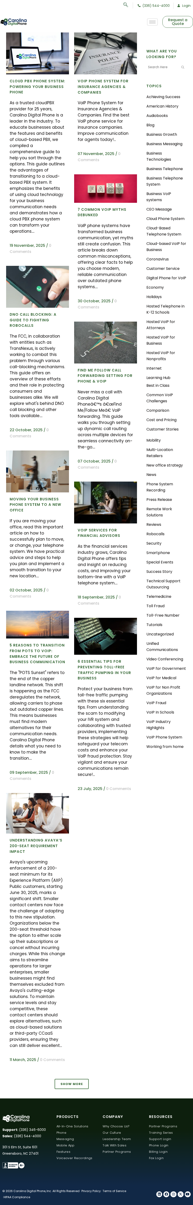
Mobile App (65, 1145)
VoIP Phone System (164, 737)
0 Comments (118, 788)
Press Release (159, 499)
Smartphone (158, 552)
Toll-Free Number (163, 615)
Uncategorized (160, 634)
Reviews (153, 524)
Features (63, 1151)
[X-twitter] (181, 1194)
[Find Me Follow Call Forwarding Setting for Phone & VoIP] (105, 342)
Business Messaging (164, 144)
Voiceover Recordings (74, 1158)
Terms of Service (114, 1191)
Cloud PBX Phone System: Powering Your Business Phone (37, 87)
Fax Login (156, 1158)
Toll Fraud (155, 606)
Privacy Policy (91, 1191)
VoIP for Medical (161, 678)
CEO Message (159, 209)
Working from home (165, 746)
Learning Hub (158, 377)
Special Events (159, 562)
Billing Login (158, 1151)
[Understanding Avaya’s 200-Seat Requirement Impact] (37, 813)
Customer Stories (162, 429)
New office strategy (164, 465)
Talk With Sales (114, 1145)
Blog (150, 125)
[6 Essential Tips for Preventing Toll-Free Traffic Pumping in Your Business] (105, 636)
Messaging (65, 1139)
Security (153, 543)
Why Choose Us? (116, 1126)
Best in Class (157, 385)
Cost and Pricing (161, 420)
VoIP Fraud (156, 703)
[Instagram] (173, 1194)
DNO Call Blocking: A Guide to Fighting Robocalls (33, 320)
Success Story (159, 571)
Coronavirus (157, 259)
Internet (154, 368)
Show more (71, 1084)
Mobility (153, 440)
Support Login (160, 1139)
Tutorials (154, 624)
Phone (61, 1132)
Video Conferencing (164, 659)
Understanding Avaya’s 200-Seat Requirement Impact (36, 846)
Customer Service (163, 268)
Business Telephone (164, 169)
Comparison (157, 410)
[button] (128, 5)
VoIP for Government (166, 668)
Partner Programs (117, 1151)
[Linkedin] (159, 1194)
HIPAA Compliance (17, 1197)
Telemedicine (158, 596)
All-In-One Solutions (72, 1126)
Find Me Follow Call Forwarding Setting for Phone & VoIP (105, 376)
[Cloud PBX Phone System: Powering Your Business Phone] (37, 53)
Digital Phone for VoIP (166, 278)
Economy (155, 287)
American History (162, 106)
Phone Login (158, 1145)
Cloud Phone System (165, 218)
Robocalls (155, 534)
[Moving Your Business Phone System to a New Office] (37, 471)
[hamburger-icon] (152, 22)
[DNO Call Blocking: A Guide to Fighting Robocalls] (37, 287)
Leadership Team (117, 1139)
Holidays (154, 296)
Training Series (161, 1132)
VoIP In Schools (160, 712)
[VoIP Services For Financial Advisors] (105, 502)
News (151, 474)
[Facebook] (166, 1194)
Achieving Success (163, 97)
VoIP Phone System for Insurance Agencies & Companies (103, 87)
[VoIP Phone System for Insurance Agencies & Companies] (105, 53)
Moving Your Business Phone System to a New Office (35, 505)
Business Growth (161, 134)
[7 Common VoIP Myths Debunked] (105, 188)
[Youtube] (188, 1194)
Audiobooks (157, 115)
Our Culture (112, 1132)
